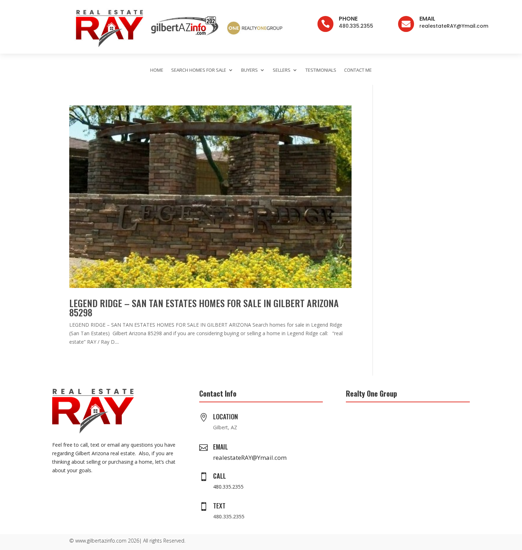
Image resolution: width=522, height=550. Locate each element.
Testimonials (320, 70)
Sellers (281, 70)
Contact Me (358, 70)
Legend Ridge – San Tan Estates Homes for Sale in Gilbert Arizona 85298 (204, 307)
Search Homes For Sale (198, 70)
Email (427, 19)
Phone (348, 19)
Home (156, 70)
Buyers (249, 70)
